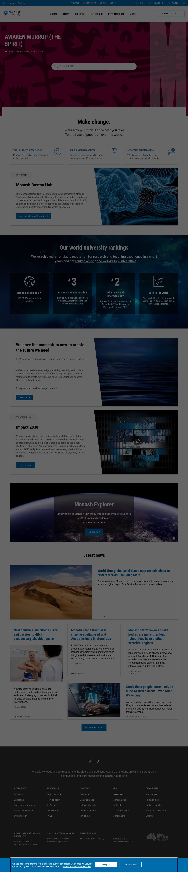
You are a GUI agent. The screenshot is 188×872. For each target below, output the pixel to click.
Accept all (106, 864)
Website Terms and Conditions (77, 866)
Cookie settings (130, 864)
